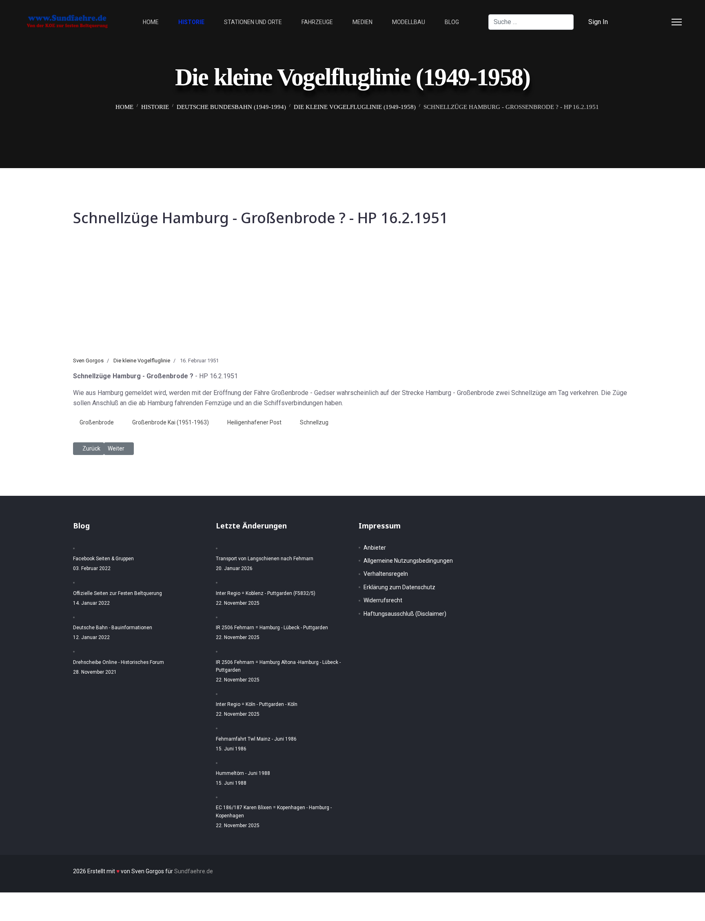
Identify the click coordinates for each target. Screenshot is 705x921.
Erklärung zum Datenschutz (399, 587)
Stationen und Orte (253, 22)
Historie (191, 22)
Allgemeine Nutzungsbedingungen (408, 560)
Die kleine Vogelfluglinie (141, 360)
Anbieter (375, 547)
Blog (452, 22)
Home (151, 22)
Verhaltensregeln (386, 573)
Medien (362, 22)
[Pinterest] (647, 22)
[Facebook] (634, 22)
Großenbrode (97, 422)
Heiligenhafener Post (254, 422)
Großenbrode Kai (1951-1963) (170, 422)
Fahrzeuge (317, 22)
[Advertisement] (352, 295)
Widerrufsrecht (383, 600)
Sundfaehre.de (193, 871)
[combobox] (531, 22)
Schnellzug (314, 422)
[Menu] (677, 22)
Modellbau (408, 22)
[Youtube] (660, 22)
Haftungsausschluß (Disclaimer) (405, 613)
